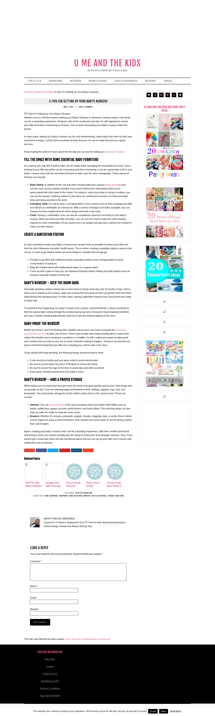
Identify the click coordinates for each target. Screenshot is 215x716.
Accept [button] (153, 711)
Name (34, 586)
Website (34, 609)
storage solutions (115, 496)
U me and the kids (107, 63)
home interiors (75, 496)
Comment (36, 561)
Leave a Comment (86, 107)
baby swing (112, 185)
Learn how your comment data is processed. (88, 639)
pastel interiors (98, 496)
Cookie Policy (50, 674)
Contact (50, 666)
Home (27, 92)
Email (33, 597)
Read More (175, 711)
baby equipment (51, 496)
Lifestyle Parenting (42, 92)
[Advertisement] (107, 34)
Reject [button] (163, 711)
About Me (50, 659)
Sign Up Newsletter (50, 696)
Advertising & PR (50, 681)
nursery (87, 496)
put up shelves (56, 405)
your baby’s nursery (114, 152)
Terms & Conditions (50, 688)
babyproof (63, 496)
